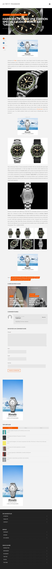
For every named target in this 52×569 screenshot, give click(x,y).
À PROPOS (5, 516)
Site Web (9, 362)
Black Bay (27, 279)
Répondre (44, 317)
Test (11, 296)
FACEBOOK (5, 553)
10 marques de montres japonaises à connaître (16, 447)
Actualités (6, 14)
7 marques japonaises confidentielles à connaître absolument (19, 452)
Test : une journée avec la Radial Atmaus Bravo (16, 301)
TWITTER (5, 556)
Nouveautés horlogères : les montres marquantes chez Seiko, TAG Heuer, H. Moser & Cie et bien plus (26, 441)
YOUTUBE (5, 562)
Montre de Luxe (15, 14)
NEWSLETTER (6, 547)
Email (9, 355)
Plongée (21, 279)
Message (9, 332)
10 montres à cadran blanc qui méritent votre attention (18, 458)
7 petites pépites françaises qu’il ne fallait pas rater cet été (18, 430)
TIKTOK (5, 559)
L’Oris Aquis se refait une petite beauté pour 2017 (36, 301)
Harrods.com (40, 109)
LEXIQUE (5, 534)
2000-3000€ (14, 279)
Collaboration (15, 277)
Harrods (23, 277)
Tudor (15, 60)
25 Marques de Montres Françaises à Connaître (16, 436)
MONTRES (32, 294)
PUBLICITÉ (5, 519)
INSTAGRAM (6, 550)
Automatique (30, 277)
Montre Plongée (34, 296)
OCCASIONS (6, 537)
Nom (9, 348)
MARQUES (5, 532)
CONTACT (5, 522)
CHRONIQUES (24, 14)
